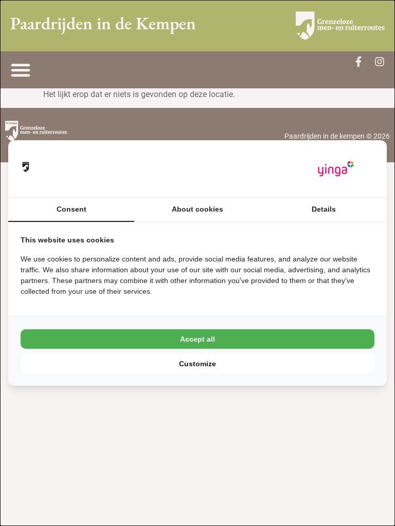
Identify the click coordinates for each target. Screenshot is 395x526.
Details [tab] (324, 209)
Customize (197, 364)
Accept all (197, 339)
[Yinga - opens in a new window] (335, 169)
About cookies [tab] (197, 209)
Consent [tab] (71, 209)
